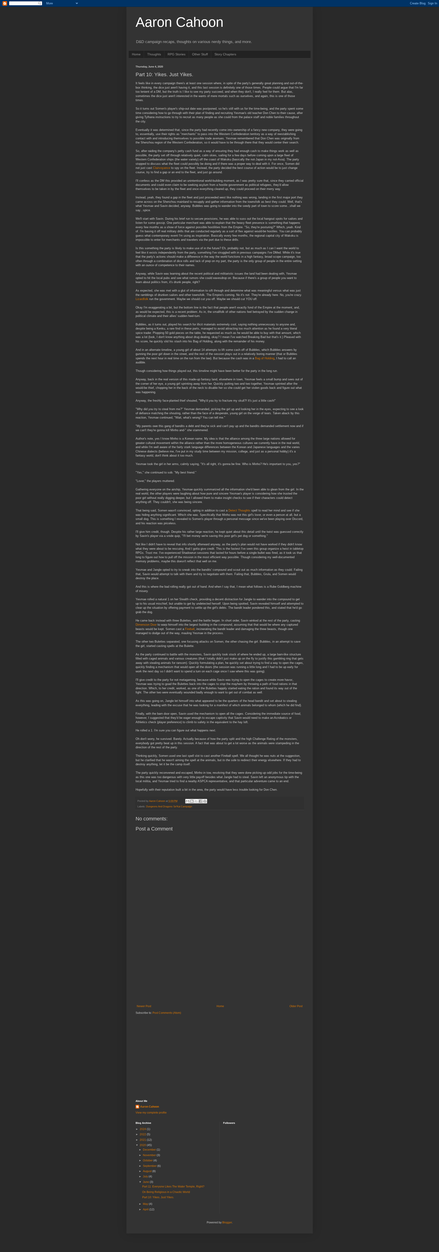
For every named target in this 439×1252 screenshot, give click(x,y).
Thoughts (154, 54)
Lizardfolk (142, 299)
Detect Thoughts (239, 510)
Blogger (227, 1222)
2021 (143, 1139)
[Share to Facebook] (200, 801)
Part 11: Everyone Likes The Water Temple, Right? (173, 1186)
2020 (143, 1145)
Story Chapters (225, 54)
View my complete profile (151, 1112)
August (147, 1171)
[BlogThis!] (192, 801)
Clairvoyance (162, 168)
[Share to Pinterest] (205, 801)
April (146, 1209)
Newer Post (144, 1006)
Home (136, 54)
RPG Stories (176, 54)
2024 (143, 1129)
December (150, 1149)
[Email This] (187, 801)
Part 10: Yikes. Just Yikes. (158, 1197)
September (150, 1166)
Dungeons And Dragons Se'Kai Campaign (169, 806)
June (146, 1182)
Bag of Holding (264, 358)
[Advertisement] (220, 967)
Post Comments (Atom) (167, 1012)
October (148, 1160)
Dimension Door (146, 624)
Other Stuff (200, 54)
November (150, 1155)
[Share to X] (196, 801)
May (146, 1204)
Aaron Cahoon (179, 22)
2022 (143, 1134)
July (146, 1176)
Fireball (190, 629)
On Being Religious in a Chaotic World (166, 1192)
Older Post (295, 1006)
